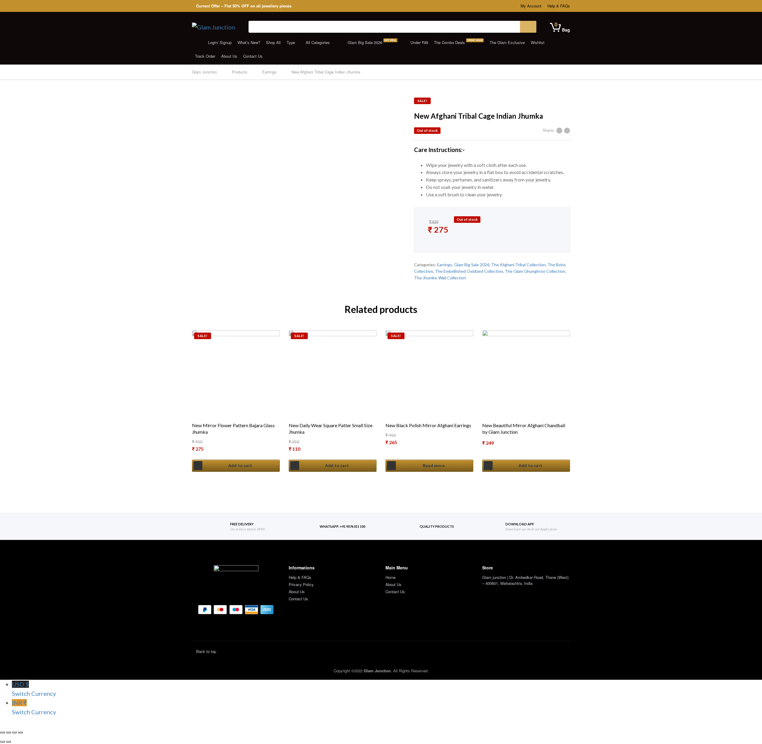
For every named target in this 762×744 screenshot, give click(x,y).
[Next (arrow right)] (8, 742)
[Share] (8, 732)
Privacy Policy (301, 584)
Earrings (444, 264)
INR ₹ (34, 707)
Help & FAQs (558, 6)
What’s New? (249, 42)
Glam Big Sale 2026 (371, 41)
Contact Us (253, 56)
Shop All (273, 42)
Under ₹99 (418, 42)
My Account (531, 6)
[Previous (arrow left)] (2, 742)
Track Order (205, 56)
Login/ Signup (219, 42)
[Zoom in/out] (20, 732)
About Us (229, 56)
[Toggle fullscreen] (14, 732)
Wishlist (537, 42)
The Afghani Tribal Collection (518, 264)
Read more (434, 465)
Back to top (205, 651)
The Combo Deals (458, 41)
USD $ (34, 689)
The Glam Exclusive (507, 42)
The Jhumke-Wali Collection (440, 277)
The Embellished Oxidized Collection (469, 271)
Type (291, 42)
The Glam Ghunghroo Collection (535, 271)
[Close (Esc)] (2, 732)
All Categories (318, 42)
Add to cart (240, 465)
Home (390, 577)
